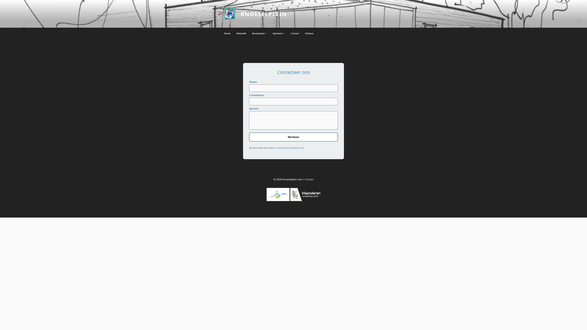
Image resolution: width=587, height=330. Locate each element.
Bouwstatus (258, 33)
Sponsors (278, 33)
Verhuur (309, 33)
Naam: (253, 82)
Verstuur (293, 137)
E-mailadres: (256, 95)
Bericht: (254, 108)
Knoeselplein (264, 14)
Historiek (241, 33)
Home (227, 33)
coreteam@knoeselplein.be (289, 147)
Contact (295, 33)
